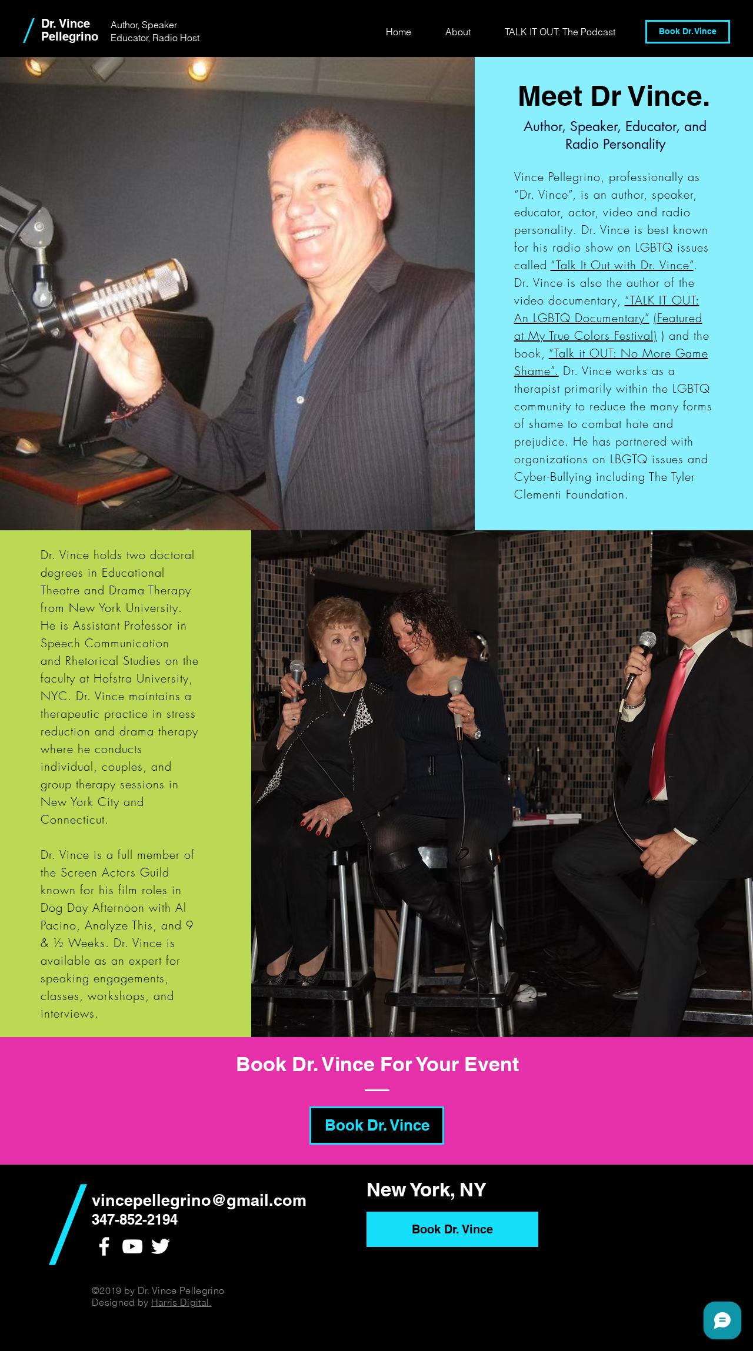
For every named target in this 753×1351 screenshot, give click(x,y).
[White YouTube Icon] (132, 1246)
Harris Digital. (181, 1302)
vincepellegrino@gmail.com (199, 1200)
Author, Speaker (144, 25)
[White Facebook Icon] (104, 1246)
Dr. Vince (65, 23)
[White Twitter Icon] (160, 1246)
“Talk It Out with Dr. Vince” (622, 265)
